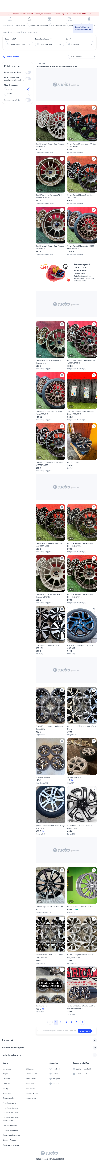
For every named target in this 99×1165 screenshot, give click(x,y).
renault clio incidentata (39, 25)
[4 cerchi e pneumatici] (50, 761)
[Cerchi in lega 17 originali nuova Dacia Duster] (82, 711)
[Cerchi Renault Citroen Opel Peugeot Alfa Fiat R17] (50, 129)
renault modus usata (58, 25)
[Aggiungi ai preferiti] (62, 108)
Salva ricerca (13, 56)
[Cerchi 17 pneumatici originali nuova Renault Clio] (50, 711)
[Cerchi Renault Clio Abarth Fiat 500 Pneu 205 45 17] (82, 231)
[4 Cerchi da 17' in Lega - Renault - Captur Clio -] (82, 810)
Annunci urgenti (11, 100)
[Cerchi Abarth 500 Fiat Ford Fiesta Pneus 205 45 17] (50, 396)
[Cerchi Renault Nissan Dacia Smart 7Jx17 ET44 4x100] (50, 528)
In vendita (9, 89)
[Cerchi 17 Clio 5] (82, 447)
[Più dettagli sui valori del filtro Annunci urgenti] (19, 100)
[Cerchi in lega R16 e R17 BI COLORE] (50, 890)
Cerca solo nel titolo (12, 72)
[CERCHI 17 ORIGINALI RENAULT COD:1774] (50, 630)
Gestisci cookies (9, 1098)
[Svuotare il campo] (30, 44)
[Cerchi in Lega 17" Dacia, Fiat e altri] (82, 890)
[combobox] (19, 44)
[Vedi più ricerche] (94, 25)
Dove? (68, 39)
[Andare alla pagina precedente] (50, 1022)
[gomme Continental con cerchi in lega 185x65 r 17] (50, 810)
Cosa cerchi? (10, 39)
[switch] (28, 72)
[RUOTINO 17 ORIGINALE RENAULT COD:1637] (82, 630)
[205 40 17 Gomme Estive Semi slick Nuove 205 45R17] (82, 396)
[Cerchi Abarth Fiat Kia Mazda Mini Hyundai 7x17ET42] (82, 579)
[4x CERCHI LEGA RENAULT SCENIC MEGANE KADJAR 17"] (82, 990)
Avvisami (86, 1031)
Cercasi (9, 93)
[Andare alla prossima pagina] (82, 1022)
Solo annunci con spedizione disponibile (14, 78)
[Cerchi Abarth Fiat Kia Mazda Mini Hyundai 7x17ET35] (50, 180)
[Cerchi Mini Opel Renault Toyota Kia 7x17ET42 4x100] (50, 447)
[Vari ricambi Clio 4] (82, 761)
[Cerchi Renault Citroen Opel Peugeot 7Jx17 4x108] (82, 180)
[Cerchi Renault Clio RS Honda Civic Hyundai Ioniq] (50, 345)
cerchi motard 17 (21, 25)
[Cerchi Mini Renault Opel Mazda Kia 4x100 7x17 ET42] (82, 345)
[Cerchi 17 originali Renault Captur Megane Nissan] (82, 940)
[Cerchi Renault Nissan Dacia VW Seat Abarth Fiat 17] (82, 129)
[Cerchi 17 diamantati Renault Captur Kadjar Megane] (50, 940)
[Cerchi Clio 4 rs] (50, 990)
